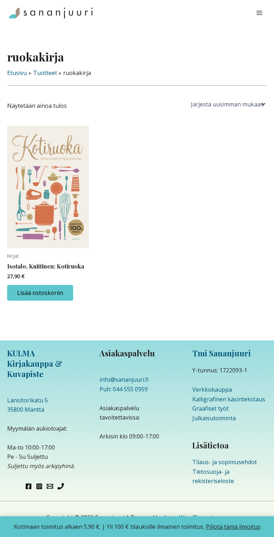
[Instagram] (39, 486)
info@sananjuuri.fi (124, 379)
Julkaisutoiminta (214, 418)
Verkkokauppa (212, 389)
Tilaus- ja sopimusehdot (224, 462)
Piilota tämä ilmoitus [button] (233, 527)
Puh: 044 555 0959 (124, 389)
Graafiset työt (210, 408)
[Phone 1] (60, 486)
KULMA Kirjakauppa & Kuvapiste (34, 363)
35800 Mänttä (25, 409)
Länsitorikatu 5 (27, 400)
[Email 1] (50, 486)
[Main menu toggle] (259, 12)
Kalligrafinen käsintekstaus (228, 399)
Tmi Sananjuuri (221, 353)
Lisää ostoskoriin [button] (40, 293)
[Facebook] (28, 486)
